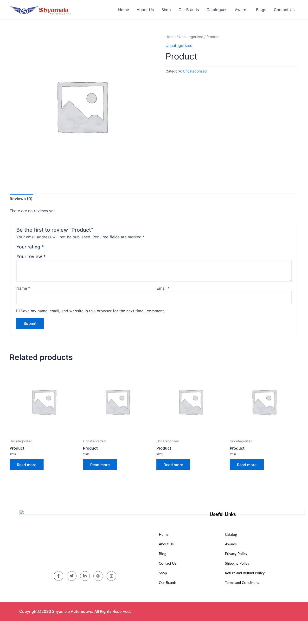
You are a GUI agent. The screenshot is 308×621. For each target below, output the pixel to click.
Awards (241, 9)
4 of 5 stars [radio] (66, 248)
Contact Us (284, 9)
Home (123, 9)
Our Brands (189, 9)
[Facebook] (58, 576)
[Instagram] (111, 576)
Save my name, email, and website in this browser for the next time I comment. (93, 310)
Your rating (30, 247)
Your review (31, 256)
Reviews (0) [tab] (21, 198)
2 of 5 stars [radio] (54, 248)
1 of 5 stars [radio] (48, 248)
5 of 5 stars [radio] (71, 248)
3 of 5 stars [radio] (60, 248)
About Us (145, 9)
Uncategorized (191, 37)
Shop (166, 9)
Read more (26, 464)
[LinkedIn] (85, 576)
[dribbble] (98, 576)
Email (163, 288)
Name (23, 288)
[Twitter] (72, 576)
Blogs (261, 9)
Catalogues (216, 9)
